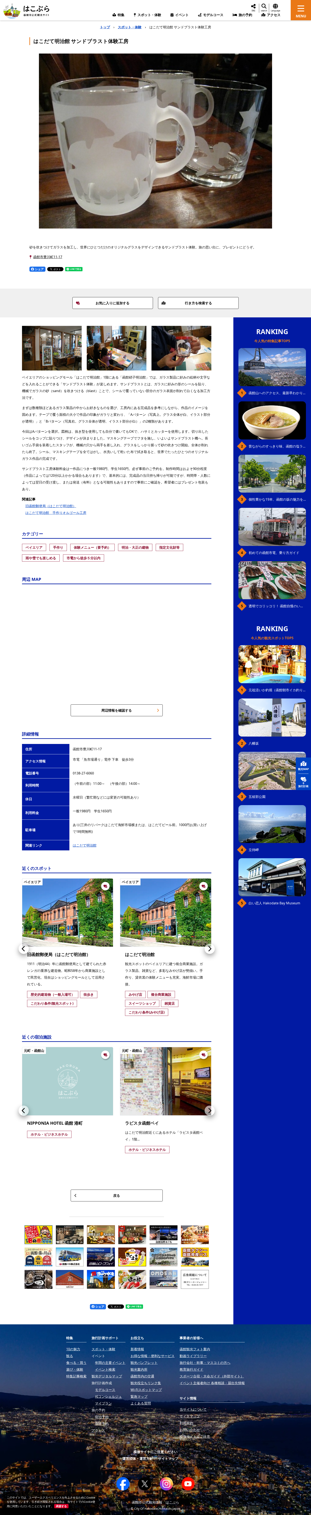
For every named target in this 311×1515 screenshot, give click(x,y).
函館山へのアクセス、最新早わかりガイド (277, 393)
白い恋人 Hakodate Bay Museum (274, 903)
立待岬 (254, 849)
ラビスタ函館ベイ (142, 1123)
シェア (39, 269)
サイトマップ (168, 1458)
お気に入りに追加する (112, 303)
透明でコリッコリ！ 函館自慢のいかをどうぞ (277, 606)
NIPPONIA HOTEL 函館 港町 (55, 1123)
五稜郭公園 (257, 796)
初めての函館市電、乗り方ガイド (274, 552)
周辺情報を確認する (116, 710)
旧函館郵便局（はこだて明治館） (50, 506)
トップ (105, 27)
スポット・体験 (130, 27)
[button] (24, 949)
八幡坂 (254, 743)
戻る (116, 1195)
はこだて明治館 (84, 845)
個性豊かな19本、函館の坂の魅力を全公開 (277, 499)
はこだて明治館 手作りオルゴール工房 (55, 512)
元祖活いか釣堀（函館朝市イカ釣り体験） (277, 690)
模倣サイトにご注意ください (155, 1451)
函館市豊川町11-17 (47, 257)
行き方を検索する (198, 303)
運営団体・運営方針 (137, 1458)
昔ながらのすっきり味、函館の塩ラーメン (277, 446)
